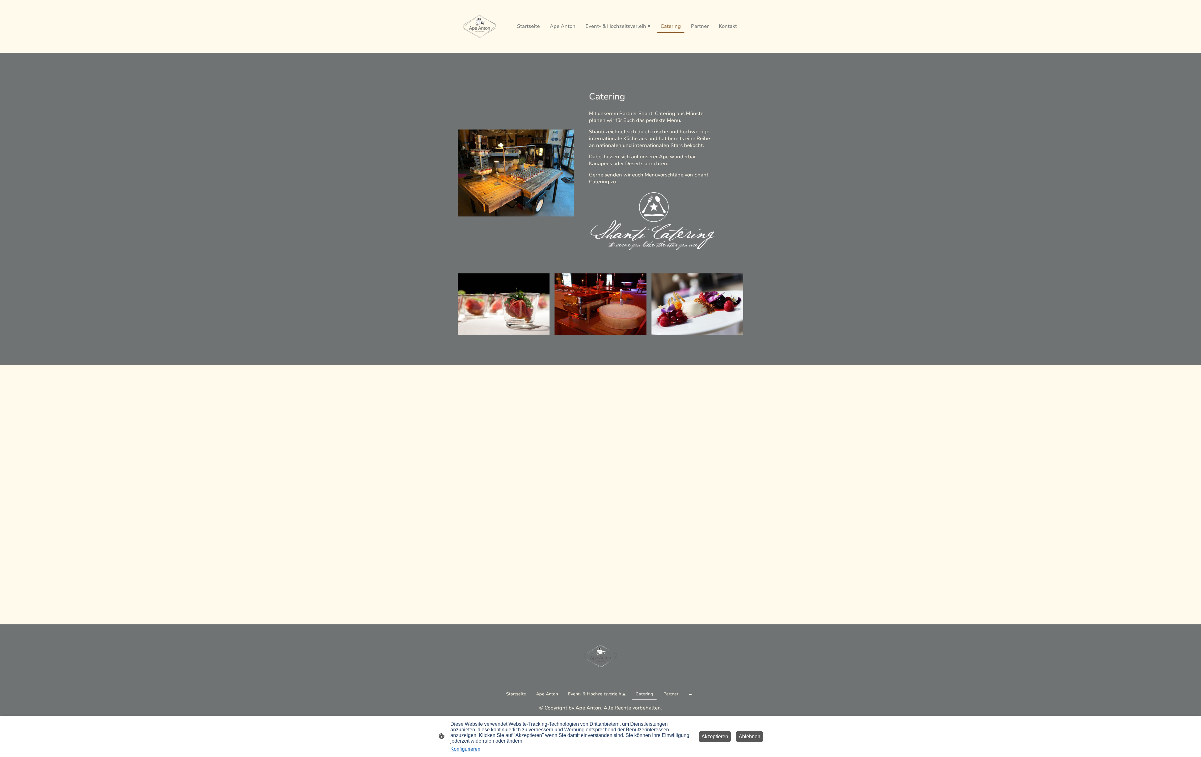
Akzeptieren (715, 736)
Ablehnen (749, 736)
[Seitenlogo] (479, 26)
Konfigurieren (465, 749)
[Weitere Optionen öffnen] (691, 693)
